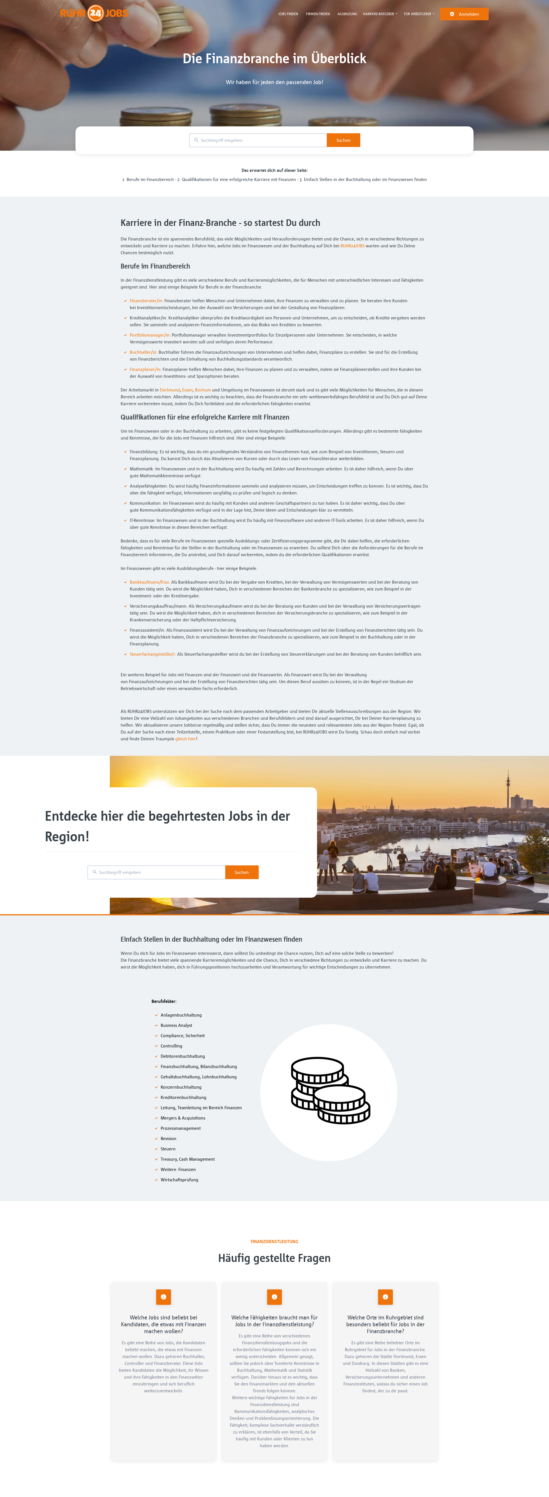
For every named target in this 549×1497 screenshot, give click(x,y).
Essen (187, 390)
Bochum (203, 390)
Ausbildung (347, 13)
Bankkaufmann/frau (149, 582)
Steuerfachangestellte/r (152, 654)
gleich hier (185, 738)
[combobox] (258, 140)
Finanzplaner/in (145, 369)
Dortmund (170, 390)
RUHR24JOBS (353, 245)
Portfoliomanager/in (150, 335)
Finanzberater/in (146, 300)
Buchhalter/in (143, 352)
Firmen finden (318, 13)
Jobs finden (288, 13)
